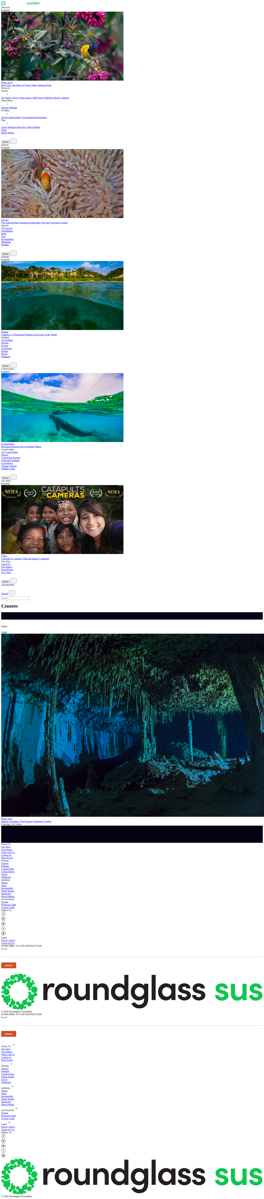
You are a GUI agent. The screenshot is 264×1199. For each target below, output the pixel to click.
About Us (6, 564)
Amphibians (7, 231)
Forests (4, 345)
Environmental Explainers (34, 117)
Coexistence (7, 463)
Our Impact (6, 567)
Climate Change (9, 466)
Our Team (6, 572)
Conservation (7, 869)
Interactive (21, 127)
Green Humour (8, 127)
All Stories (6, 98)
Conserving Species (10, 457)
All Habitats (7, 340)
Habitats (13, 107)
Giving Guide (8, 907)
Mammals (6, 242)
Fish (3, 236)
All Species (6, 228)
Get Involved (7, 584)
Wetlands (5, 356)
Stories (4, 882)
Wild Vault (37, 98)
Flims (4, 885)
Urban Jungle (25, 98)
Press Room (7, 569)
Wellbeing (48, 98)
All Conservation (9, 452)
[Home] (21, 4)
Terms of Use (7, 943)
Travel (15, 98)
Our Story (6, 847)
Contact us (6, 855)
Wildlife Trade (8, 468)
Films (4, 130)
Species (5, 107)
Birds (3, 233)
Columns (65, 98)
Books (57, 98)
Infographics (7, 888)
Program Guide (8, 904)
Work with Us (8, 852)
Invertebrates (7, 239)
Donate (5, 142)
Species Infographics (11, 117)
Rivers (4, 354)
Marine (4, 351)
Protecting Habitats (10, 460)
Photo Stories (7, 132)
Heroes (4, 455)
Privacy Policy (8, 940)
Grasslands (6, 348)
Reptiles (5, 244)
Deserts (4, 343)
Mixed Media (33, 127)
